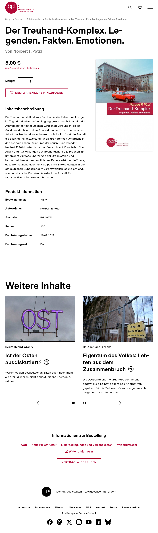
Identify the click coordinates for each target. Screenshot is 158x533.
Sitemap (59, 507)
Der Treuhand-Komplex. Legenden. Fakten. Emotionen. (99, 19)
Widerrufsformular (81, 451)
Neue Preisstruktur (43, 445)
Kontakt (100, 507)
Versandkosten (15, 68)
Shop (7, 19)
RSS (88, 507)
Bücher (18, 19)
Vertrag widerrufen (79, 462)
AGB (24, 445)
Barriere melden (131, 507)
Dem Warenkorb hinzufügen (39, 92)
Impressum (24, 507)
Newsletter (75, 507)
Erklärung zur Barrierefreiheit (79, 513)
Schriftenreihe (34, 19)
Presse (113, 507)
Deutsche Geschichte (56, 19)
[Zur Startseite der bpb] (20, 12)
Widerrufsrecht (127, 445)
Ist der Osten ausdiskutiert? (23, 359)
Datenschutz (42, 507)
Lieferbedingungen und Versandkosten (86, 445)
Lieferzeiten (33, 68)
